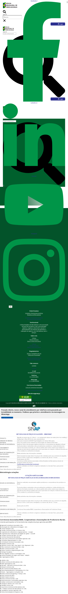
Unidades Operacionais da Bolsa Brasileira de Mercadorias (34, 314)
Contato (34, 365)
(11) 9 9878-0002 (34, 381)
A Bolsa (34, 338)
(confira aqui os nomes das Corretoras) (28, 464)
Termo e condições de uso (34, 353)
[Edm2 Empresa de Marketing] (34, 406)
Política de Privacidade (34, 355)
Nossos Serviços (34, 339)
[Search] (67, 2)
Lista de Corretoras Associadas (34, 387)
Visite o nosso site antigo (34, 341)
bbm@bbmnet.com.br (34, 372)
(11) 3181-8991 (34, 377)
